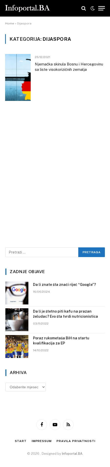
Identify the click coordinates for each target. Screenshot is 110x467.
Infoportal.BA (72, 454)
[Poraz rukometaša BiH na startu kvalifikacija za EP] (16, 346)
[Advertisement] (55, 181)
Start (21, 441)
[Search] (83, 8)
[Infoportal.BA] (27, 8)
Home (9, 23)
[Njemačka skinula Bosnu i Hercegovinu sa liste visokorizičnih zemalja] (18, 77)
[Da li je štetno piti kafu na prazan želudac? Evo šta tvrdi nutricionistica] (16, 319)
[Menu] (101, 8)
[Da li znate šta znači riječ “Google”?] (16, 293)
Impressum (42, 441)
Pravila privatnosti (76, 441)
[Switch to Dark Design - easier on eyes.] (92, 8)
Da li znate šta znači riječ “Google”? (64, 285)
